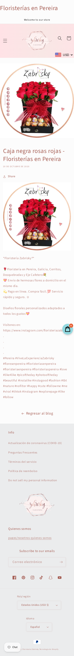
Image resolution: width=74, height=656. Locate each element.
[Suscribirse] (61, 562)
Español (35, 627)
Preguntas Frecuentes (22, 453)
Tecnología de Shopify (49, 649)
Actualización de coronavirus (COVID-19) (35, 443)
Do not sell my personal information (32, 480)
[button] (5, 40)
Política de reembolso (23, 471)
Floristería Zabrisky (30, 649)
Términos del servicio (22, 462)
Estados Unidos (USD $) (35, 605)
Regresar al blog (39, 413)
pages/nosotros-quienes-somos (30, 538)
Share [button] (11, 176)
